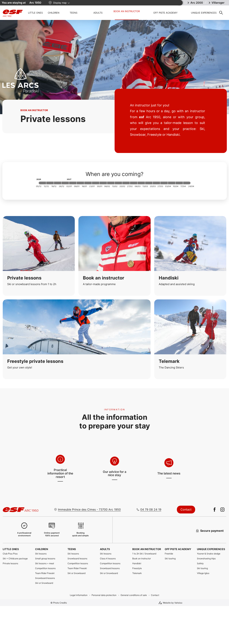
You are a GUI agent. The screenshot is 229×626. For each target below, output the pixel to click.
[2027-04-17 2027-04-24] (186, 183)
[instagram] (222, 509)
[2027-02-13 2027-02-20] (118, 183)
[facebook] (215, 509)
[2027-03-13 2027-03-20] (148, 183)
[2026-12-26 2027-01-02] (65, 183)
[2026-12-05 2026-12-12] (42, 183)
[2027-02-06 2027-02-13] (110, 183)
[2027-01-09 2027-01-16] (80, 183)
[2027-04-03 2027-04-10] (171, 183)
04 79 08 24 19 (150, 509)
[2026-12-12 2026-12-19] (50, 183)
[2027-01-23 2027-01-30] (95, 183)
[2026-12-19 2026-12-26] (57, 183)
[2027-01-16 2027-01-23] (88, 183)
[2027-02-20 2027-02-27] (126, 183)
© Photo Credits (59, 602)
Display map (60, 2)
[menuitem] (17, 549)
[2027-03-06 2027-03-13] (141, 183)
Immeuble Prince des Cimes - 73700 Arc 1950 (89, 509)
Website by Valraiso (172, 602)
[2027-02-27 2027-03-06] (133, 183)
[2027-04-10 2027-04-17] (179, 183)
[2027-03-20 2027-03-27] (156, 183)
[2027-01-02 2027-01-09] (72, 183)
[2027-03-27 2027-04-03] (164, 183)
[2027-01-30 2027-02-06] (103, 183)
